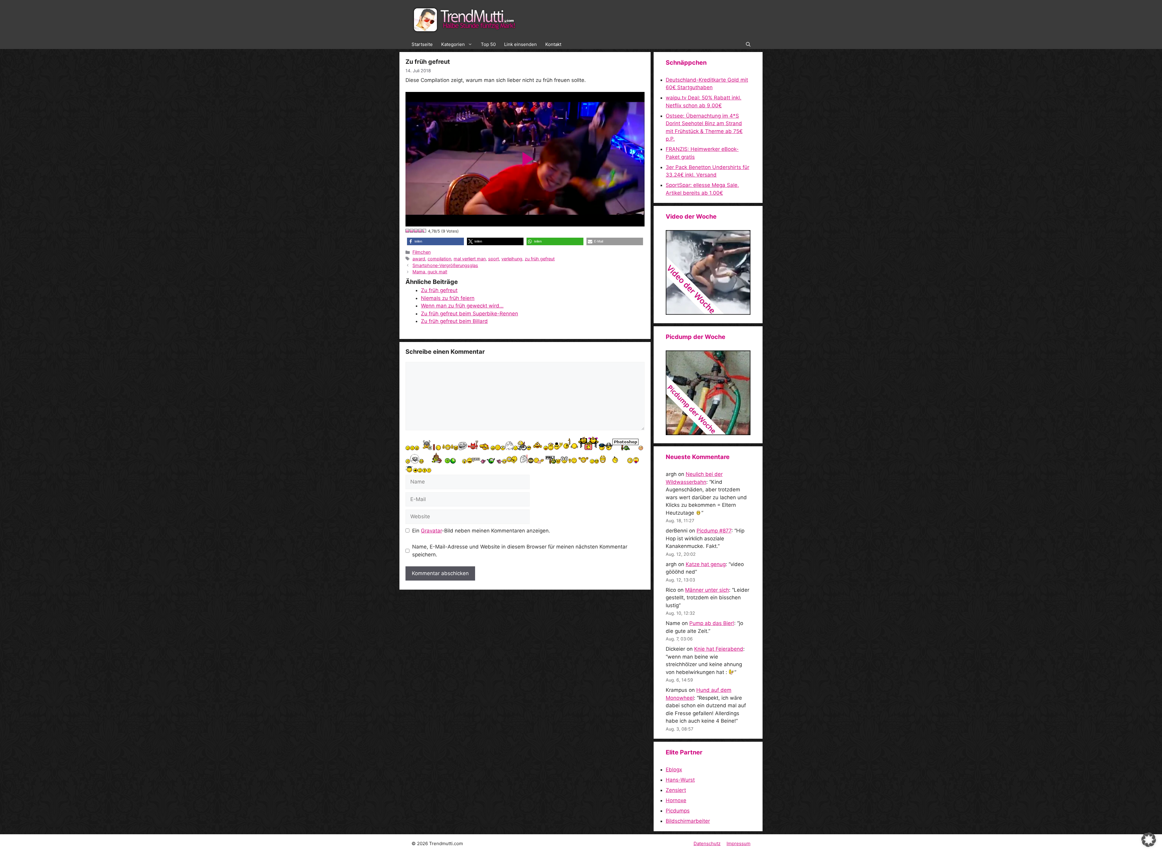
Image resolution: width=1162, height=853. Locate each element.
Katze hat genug (706, 564)
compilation (439, 258)
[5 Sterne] (424, 231)
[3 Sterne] (416, 231)
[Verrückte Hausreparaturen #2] (708, 433)
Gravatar (431, 531)
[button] (748, 44)
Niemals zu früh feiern (447, 298)
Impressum (738, 843)
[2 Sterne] (412, 231)
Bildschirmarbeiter (688, 821)
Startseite (422, 44)
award (418, 258)
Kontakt (553, 44)
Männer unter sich (707, 590)
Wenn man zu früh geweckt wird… (462, 306)
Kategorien (453, 44)
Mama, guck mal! (429, 271)
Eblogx (674, 770)
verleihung (511, 258)
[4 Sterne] (420, 231)
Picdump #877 (714, 531)
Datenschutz (707, 843)
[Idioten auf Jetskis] (708, 313)
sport (493, 258)
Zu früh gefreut (439, 290)
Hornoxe (676, 800)
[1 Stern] (407, 231)
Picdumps (678, 811)
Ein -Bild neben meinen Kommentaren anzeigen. (481, 531)
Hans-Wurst (680, 780)
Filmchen (421, 252)
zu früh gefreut (540, 258)
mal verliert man (470, 258)
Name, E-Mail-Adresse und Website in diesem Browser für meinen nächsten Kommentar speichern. (519, 551)
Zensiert (676, 790)
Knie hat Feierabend (718, 649)
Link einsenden (520, 44)
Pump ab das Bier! (711, 623)
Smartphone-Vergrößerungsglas (445, 265)
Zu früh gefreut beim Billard (454, 321)
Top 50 (488, 44)
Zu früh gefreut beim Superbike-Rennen (469, 314)
